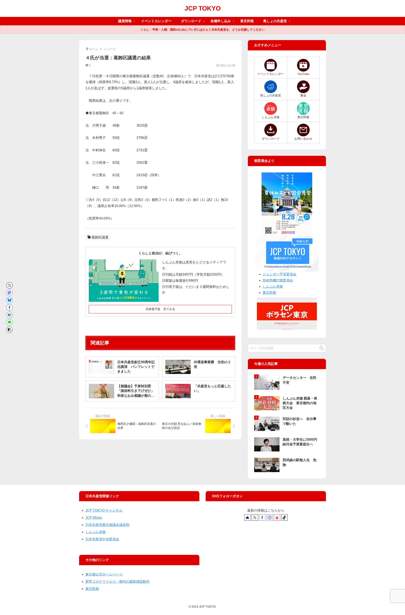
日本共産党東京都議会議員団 (107, 525)
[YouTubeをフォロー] (277, 517)
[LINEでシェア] (9, 322)
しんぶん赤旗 (273, 286)
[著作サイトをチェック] (247, 517)
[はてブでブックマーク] (9, 315)
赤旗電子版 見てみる (160, 309)
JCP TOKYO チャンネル (103, 510)
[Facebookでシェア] (9, 307)
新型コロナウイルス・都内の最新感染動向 (117, 581)
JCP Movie (93, 517)
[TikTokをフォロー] (284, 517)
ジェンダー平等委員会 (279, 274)
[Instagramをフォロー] (269, 517)
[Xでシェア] (9, 285)
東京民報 (269, 292)
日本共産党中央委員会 (102, 539)
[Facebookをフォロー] (262, 517)
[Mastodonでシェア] (9, 293)
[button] (9, 329)
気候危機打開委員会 (278, 280)
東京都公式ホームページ (104, 574)
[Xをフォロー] (255, 517)
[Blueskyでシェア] (9, 300)
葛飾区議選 (100, 237)
